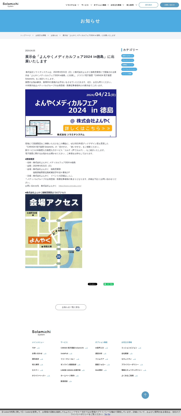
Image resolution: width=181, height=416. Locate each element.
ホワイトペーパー (39, 375)
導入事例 (130, 5)
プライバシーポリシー (130, 364)
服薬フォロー (100, 364)
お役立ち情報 (116, 5)
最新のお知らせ (128, 56)
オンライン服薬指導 (68, 364)
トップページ (25, 35)
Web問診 (99, 370)
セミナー (35, 370)
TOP (34, 347)
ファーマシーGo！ (68, 359)
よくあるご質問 (128, 375)
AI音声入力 (99, 347)
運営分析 (98, 353)
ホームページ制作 (67, 375)
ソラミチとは (71, 5)
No (109, 414)
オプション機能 (100, 5)
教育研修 (64, 381)
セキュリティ (127, 359)
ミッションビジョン (129, 347)
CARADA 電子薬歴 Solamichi (72, 347)
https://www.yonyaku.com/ (70, 186)
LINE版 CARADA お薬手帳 (71, 370)
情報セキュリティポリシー (132, 370)
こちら (70, 176)
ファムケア (99, 359)
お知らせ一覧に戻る (71, 307)
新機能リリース (128, 65)
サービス (85, 5)
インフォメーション (129, 69)
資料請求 (151, 5)
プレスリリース (128, 60)
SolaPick (64, 353)
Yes (105, 414)
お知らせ (54, 35)
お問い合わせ (171, 5)
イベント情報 (127, 74)
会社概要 (125, 353)
